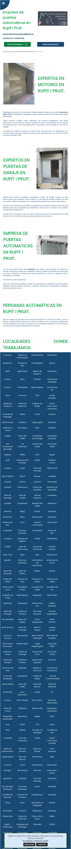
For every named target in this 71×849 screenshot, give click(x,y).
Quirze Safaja (7, 684)
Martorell (8, 603)
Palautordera (22, 643)
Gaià (52, 757)
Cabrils (37, 511)
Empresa (8, 355)
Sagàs (52, 454)
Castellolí (52, 794)
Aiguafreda (22, 371)
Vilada (37, 692)
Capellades (22, 503)
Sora (37, 454)
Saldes (8, 436)
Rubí (37, 554)
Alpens (52, 363)
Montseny (52, 517)
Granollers (7, 811)
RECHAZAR (29, 844)
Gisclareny (37, 811)
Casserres (52, 371)
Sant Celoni (37, 700)
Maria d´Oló (37, 708)
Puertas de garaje (7, 51)
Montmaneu (37, 765)
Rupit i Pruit (7, 554)
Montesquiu (22, 770)
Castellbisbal (37, 363)
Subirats (52, 428)
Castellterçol (37, 794)
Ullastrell (22, 708)
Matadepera (22, 595)
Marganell (22, 603)
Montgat (7, 770)
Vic (52, 692)
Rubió (22, 554)
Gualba (52, 802)
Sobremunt (22, 716)
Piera (22, 379)
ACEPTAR (41, 844)
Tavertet (37, 482)
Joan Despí (52, 522)
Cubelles (52, 476)
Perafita (37, 379)
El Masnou (52, 778)
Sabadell (22, 668)
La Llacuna (7, 832)
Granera (22, 811)
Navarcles (7, 517)
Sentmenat (37, 757)
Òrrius (7, 802)
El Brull (52, 824)
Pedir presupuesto (51, 44)
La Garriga (37, 832)
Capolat (7, 503)
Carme (7, 379)
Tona (22, 522)
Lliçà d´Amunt (8, 476)
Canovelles (37, 530)
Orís (37, 724)
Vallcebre (52, 422)
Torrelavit (7, 738)
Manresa (52, 511)
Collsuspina (22, 387)
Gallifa (22, 454)
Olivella (22, 730)
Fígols (52, 816)
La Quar (7, 700)
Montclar (37, 770)
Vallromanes (7, 422)
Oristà (22, 724)
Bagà (22, 511)
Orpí (7, 724)
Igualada (8, 778)
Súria (37, 428)
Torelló (37, 738)
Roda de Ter (52, 554)
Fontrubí (7, 765)
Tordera (7, 482)
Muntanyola (37, 517)
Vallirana (22, 422)
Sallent (37, 571)
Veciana (52, 414)
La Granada (22, 832)
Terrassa (22, 395)
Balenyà (7, 511)
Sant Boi (52, 660)
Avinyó (37, 460)
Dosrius (37, 476)
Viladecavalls (37, 355)
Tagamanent (7, 757)
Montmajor (52, 765)
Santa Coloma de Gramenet (52, 406)
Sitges (37, 716)
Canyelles (7, 530)
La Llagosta (22, 676)
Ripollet (7, 560)
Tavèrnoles (52, 482)
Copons (7, 387)
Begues (7, 454)
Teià (37, 395)
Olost (7, 730)
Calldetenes (52, 538)
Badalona (7, 363)
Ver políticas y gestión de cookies (35, 841)
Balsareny (52, 503)
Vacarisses (22, 428)
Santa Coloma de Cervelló (52, 740)
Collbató (22, 778)
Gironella (37, 824)
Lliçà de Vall (52, 468)
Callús (37, 538)
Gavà (37, 414)
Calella (7, 546)
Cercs (37, 786)
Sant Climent (22, 700)
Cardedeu (52, 495)
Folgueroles (7, 816)
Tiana (7, 395)
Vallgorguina (37, 422)
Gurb (22, 802)
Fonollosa (52, 811)
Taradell (7, 487)
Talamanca (22, 487)
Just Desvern (22, 635)
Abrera (22, 482)
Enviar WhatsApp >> (16, 44)
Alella (7, 371)
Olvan (52, 724)
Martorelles (52, 595)
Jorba (22, 765)
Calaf (22, 468)
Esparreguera (37, 387)
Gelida (22, 414)
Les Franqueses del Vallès (7, 446)
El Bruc (22, 476)
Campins (8, 538)
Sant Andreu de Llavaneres (37, 563)
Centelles (52, 786)
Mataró (52, 571)
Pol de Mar (7, 692)
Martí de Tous (8, 627)
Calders (7, 468)
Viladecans (52, 355)
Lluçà (7, 460)
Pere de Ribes (8, 619)
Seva (52, 716)
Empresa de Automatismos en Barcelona (24, 51)
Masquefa (37, 595)
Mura (22, 517)
